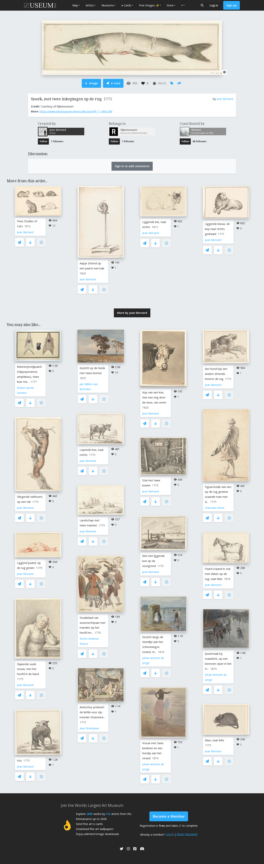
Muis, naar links (214, 740)
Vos (19, 760)
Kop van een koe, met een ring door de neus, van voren (154, 397)
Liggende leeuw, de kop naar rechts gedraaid (217, 229)
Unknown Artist (214, 508)
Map (75, 5)
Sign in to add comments (132, 166)
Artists (90, 5)
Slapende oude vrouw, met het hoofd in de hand (28, 669)
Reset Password (187, 834)
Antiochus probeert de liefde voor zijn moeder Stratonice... (92, 712)
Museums (107, 5)
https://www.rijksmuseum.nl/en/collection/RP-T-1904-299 (76, 111)
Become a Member (169, 816)
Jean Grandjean (89, 728)
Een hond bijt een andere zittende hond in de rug (216, 374)
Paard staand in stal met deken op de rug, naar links (217, 574)
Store (170, 5)
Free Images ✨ (149, 5)
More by (132, 313)
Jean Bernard (225, 99)
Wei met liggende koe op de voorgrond (153, 561)
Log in (214, 5)
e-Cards (126, 5)
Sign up (232, 5)
